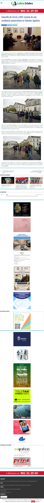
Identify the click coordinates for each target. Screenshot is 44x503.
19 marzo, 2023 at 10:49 (39, 194)
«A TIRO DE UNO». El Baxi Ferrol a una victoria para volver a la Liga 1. (8, 171)
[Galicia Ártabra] (22, 3)
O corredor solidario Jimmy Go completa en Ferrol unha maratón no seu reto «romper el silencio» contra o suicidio (22, 186)
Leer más (37, 501)
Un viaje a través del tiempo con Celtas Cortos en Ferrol (7, 185)
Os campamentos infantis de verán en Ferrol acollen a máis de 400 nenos (36, 185)
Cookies (9, 492)
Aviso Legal (2, 492)
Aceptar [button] (33, 501)
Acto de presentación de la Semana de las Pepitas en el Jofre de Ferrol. (35, 171)
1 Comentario (11, 23)
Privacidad (6, 492)
